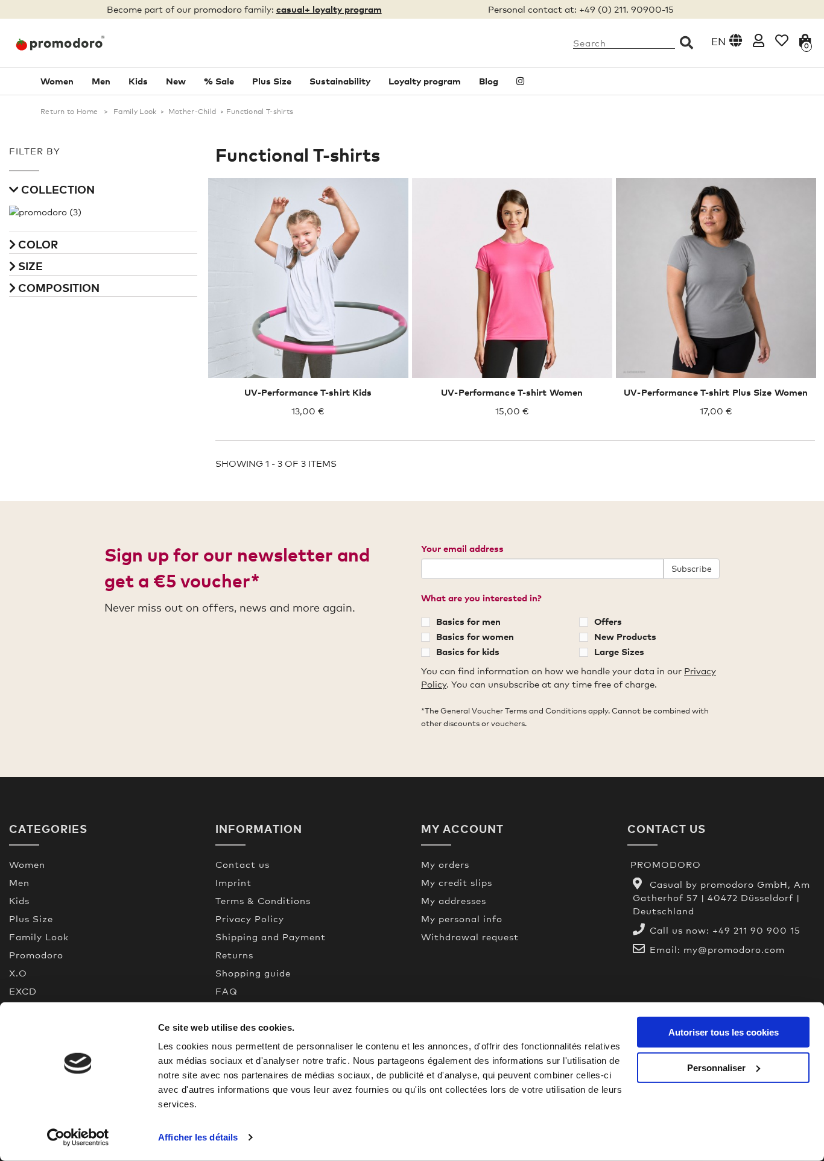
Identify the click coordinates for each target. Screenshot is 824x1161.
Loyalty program (424, 80)
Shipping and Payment (270, 936)
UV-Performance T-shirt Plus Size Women (716, 392)
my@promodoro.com (734, 949)
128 (273, 271)
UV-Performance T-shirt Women (512, 392)
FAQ (226, 990)
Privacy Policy (249, 918)
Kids (138, 80)
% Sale (219, 80)
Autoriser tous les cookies (723, 1032)
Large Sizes (619, 651)
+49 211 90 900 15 (756, 930)
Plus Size (271, 80)
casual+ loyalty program (329, 9)
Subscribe (691, 568)
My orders (445, 864)
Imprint (233, 882)
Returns (234, 954)
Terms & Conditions (263, 900)
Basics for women (475, 636)
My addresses (453, 900)
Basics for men (468, 621)
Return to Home (69, 111)
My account (462, 828)
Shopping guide (253, 972)
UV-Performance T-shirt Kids (308, 392)
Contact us (242, 864)
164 (342, 271)
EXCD (23, 990)
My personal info (461, 918)
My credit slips (456, 882)
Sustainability (339, 80)
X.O (18, 972)
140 (296, 271)
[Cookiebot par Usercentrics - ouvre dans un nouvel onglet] (78, 1137)
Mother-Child (192, 111)
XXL (700, 271)
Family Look (134, 111)
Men (101, 80)
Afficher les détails (198, 1137)
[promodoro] (103, 43)
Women (57, 80)
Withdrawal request (470, 936)
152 (320, 271)
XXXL (728, 271)
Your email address (462, 548)
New (176, 80)
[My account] (759, 40)
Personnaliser (716, 1067)
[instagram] (520, 81)
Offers (608, 621)
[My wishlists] (782, 40)
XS (478, 271)
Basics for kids (467, 651)
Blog (488, 80)
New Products (625, 636)
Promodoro (36, 954)
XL (545, 271)
